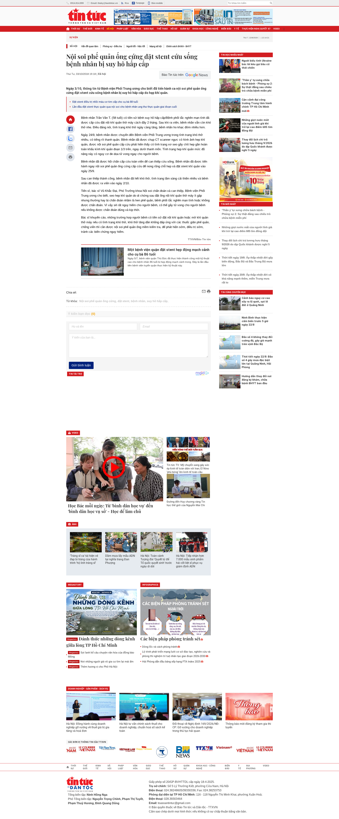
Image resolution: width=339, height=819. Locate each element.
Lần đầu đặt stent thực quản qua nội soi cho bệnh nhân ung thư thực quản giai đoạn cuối (124, 106)
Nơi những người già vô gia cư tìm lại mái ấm (101, 661)
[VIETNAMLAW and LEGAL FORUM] (117, 750)
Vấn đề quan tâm (89, 46)
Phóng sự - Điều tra (112, 46)
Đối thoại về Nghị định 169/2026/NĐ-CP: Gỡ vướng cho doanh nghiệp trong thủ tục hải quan (196, 727)
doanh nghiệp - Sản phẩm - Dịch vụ (88, 689)
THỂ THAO (162, 29)
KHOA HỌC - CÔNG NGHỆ (205, 29)
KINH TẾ (99, 29)
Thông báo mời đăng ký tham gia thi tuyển (248, 725)
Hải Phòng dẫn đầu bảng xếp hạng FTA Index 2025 (171, 661)
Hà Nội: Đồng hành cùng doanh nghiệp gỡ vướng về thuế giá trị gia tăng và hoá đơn (87, 727)
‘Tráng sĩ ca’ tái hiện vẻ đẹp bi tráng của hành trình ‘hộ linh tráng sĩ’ (84, 559)
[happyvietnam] (134, 748)
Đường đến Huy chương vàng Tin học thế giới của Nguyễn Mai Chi (186, 503)
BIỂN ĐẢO (226, 29)
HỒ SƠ (174, 29)
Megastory (72, 639)
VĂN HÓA (136, 29)
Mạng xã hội (156, 46)
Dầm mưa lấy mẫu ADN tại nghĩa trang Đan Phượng (120, 559)
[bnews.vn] (174, 752)
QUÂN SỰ (185, 29)
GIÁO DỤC (149, 29)
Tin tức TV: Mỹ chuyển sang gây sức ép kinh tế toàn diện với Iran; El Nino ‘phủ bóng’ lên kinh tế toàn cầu (188, 468)
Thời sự (75, 29)
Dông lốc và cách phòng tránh (159, 646)
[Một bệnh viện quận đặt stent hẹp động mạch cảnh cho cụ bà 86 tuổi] (102, 261)
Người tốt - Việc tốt (135, 46)
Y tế (236, 29)
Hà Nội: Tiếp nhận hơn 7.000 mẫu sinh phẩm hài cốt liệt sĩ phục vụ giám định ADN (190, 561)
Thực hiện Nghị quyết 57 (256, 29)
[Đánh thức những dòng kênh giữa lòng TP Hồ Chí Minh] (101, 612)
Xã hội (73, 46)
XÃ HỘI (110, 29)
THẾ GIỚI (87, 29)
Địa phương (250, 767)
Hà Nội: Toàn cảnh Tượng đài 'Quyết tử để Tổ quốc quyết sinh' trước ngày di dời (156, 561)
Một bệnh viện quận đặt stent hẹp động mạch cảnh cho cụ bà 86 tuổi (168, 252)
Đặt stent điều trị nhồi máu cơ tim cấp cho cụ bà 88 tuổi (105, 101)
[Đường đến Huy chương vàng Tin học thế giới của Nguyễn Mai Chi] (188, 486)
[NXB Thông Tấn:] (154, 752)
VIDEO (276, 29)
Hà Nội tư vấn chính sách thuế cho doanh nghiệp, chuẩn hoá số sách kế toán (142, 727)
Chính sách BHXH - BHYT (178, 46)
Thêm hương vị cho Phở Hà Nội (93, 666)
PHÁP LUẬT (123, 29)
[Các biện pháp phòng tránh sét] (175, 612)
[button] (205, 544)
